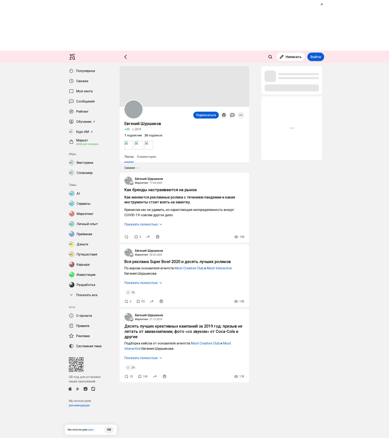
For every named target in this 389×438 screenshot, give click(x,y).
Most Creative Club (189, 268)
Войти (316, 57)
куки (90, 429)
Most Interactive (219, 268)
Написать (294, 57)
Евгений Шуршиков (149, 179)
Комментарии (146, 157)
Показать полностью (141, 224)
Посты (129, 157)
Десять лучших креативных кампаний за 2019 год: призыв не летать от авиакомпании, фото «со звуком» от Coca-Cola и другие (183, 331)
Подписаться (206, 115)
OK (109, 430)
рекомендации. (79, 405)
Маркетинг (141, 182)
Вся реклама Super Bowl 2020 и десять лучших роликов (177, 261)
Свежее (129, 168)
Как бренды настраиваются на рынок (160, 189)
